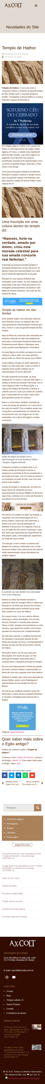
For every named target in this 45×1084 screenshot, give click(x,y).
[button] (36, 5)
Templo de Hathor (9, 886)
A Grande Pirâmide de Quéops (14, 917)
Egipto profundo (17, 732)
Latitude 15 (16, 760)
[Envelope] (14, 977)
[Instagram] (7, 977)
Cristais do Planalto (25, 757)
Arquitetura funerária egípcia (13, 909)
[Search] (37, 807)
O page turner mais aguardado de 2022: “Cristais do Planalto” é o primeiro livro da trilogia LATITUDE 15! (22, 868)
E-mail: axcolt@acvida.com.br (19, 970)
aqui (18, 763)
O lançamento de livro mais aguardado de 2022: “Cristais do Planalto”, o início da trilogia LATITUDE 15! (21, 856)
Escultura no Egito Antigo (12, 893)
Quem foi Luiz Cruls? (11, 878)
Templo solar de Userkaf (12, 901)
